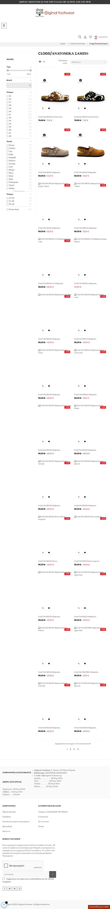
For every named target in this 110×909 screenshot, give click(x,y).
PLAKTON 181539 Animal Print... (51, 117)
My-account (43, 822)
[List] (44, 62)
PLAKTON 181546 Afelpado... (49, 172)
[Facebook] (4, 888)
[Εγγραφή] (52, 874)
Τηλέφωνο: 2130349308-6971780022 (53, 812)
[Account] (85, 37)
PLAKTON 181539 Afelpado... (49, 339)
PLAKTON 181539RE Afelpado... (86, 672)
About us (6, 831)
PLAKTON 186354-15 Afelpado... (51, 284)
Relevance (89, 62)
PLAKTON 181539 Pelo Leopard (86, 561)
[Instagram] (19, 888)
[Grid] (40, 62)
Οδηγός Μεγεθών (9, 812)
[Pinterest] (14, 888)
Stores (41, 826)
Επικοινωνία (43, 817)
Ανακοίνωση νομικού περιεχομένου (16, 822)
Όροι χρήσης (7, 826)
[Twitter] (9, 888)
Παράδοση (6, 817)
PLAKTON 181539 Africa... (48, 561)
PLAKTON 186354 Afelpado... (86, 228)
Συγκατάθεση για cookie (99, 907)
